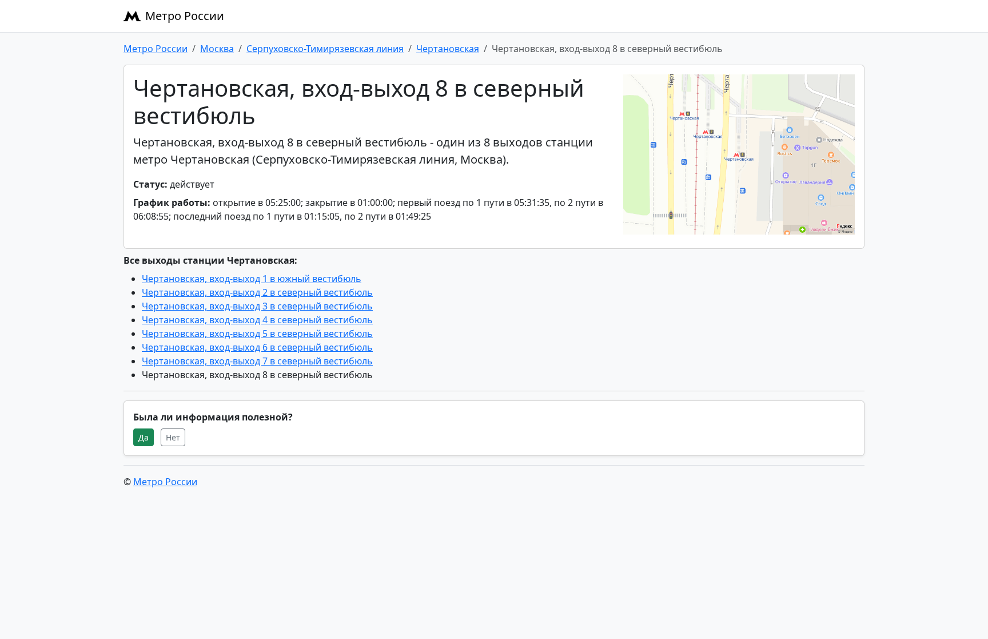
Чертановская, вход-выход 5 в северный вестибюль (257, 333)
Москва (217, 48)
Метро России (184, 15)
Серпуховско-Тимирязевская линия (325, 48)
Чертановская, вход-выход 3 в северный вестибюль (257, 306)
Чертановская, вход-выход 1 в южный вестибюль (251, 278)
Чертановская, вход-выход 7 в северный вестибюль (257, 361)
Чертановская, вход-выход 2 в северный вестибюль (257, 292)
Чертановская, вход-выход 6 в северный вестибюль (257, 347)
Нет (173, 437)
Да (143, 437)
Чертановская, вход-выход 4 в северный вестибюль (257, 319)
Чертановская (447, 48)
